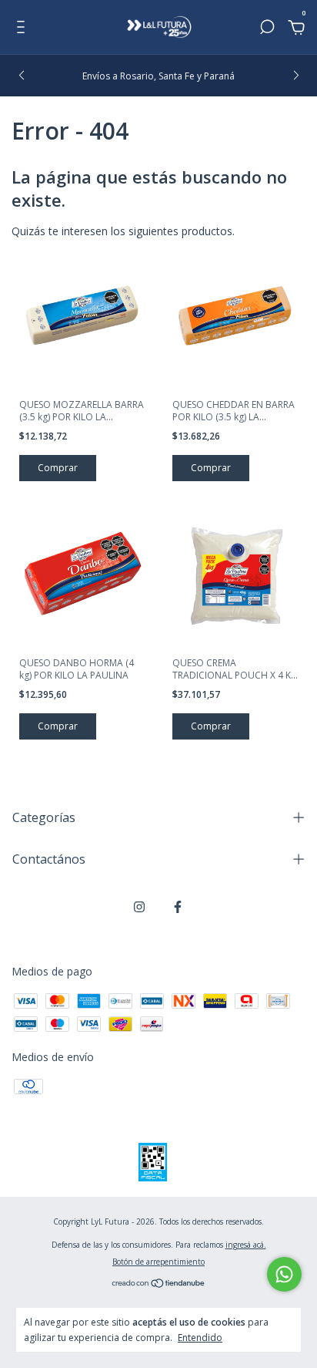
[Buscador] (267, 29)
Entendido (200, 1337)
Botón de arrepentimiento (158, 1261)
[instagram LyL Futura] (139, 906)
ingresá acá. (245, 1244)
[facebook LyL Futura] (178, 906)
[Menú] (23, 29)
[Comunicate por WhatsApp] (284, 1274)
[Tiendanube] (159, 1284)
